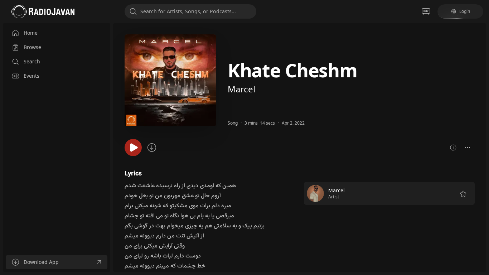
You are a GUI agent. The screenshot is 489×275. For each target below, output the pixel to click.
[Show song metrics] (453, 147)
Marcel (241, 89)
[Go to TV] (426, 11)
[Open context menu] (467, 147)
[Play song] (133, 147)
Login (464, 11)
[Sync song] (152, 147)
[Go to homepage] (42, 11)
